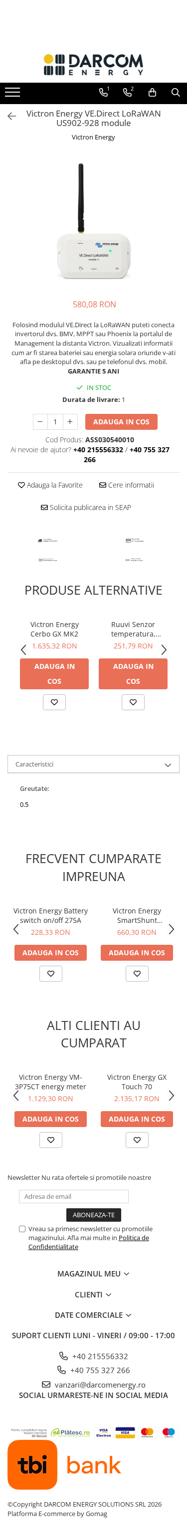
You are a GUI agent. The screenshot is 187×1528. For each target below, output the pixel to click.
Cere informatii (130, 485)
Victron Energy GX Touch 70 (137, 1081)
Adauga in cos (121, 421)
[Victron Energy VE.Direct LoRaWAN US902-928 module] (93, 221)
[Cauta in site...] (176, 93)
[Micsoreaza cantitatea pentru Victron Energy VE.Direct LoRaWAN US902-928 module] (40, 422)
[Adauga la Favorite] (54, 702)
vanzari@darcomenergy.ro (99, 1385)
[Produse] (13, 95)
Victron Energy (93, 136)
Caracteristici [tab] (34, 764)
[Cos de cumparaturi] (152, 93)
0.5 (24, 804)
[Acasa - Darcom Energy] (94, 64)
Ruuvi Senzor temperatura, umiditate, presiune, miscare (133, 629)
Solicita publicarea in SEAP (89, 507)
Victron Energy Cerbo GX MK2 (54, 629)
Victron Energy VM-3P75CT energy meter (50, 1081)
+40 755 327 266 (99, 1370)
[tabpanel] (93, 221)
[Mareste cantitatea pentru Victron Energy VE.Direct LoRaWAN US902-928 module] (70, 422)
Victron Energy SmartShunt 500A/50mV (137, 915)
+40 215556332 (99, 1356)
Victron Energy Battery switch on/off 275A (50, 915)
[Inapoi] (7, 116)
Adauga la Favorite (54, 485)
